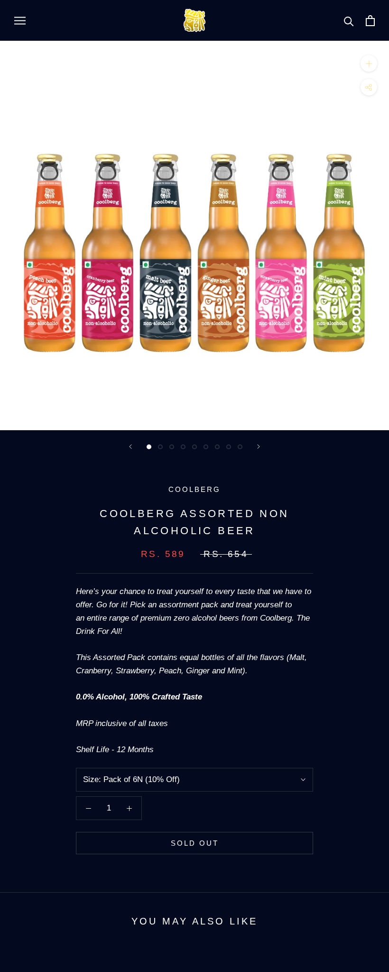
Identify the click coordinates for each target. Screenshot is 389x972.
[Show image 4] (183, 446)
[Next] (258, 446)
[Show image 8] (228, 446)
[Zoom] (369, 63)
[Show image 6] (206, 446)
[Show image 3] (171, 446)
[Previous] (130, 446)
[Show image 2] (160, 446)
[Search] (349, 21)
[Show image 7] (217, 446)
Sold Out (195, 843)
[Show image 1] (149, 446)
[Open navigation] (20, 20)
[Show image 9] (240, 446)
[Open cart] (370, 20)
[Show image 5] (194, 446)
